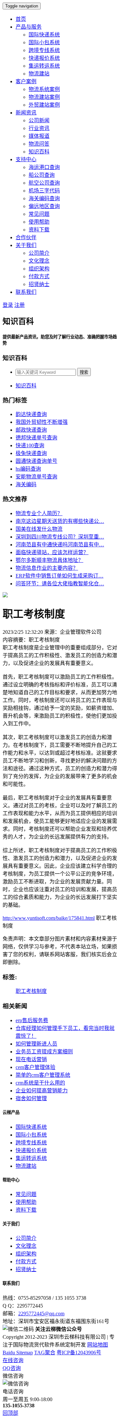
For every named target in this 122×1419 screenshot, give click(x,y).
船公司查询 (42, 175)
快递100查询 (30, 445)
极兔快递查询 (31, 453)
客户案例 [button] (26, 81)
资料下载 (39, 229)
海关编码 (26, 484)
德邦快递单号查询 (36, 437)
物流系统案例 (44, 89)
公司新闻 (39, 120)
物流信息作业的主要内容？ (47, 568)
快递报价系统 (44, 58)
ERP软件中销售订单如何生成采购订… (59, 576)
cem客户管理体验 (35, 1067)
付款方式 (39, 276)
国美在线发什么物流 (39, 529)
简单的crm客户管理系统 (43, 1075)
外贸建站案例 (44, 105)
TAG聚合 (44, 1352)
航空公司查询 (44, 183)
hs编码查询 (28, 469)
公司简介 (39, 253)
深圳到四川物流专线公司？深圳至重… (60, 537)
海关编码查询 (44, 198)
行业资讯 (39, 128)
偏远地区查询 (44, 206)
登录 (8, 305)
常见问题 (39, 214)
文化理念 (39, 261)
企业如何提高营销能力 (42, 1090)
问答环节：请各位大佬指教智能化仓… (60, 583)
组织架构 (39, 268)
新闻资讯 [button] (26, 112)
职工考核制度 (31, 991)
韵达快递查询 (31, 414)
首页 (21, 19)
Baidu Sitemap (18, 1352)
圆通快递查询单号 (36, 461)
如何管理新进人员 (36, 1044)
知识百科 (39, 151)
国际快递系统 (44, 34)
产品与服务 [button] (29, 27)
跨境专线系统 (44, 50)
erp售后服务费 (32, 1020)
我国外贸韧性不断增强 (42, 422)
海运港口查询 (44, 167)
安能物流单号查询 (36, 476)
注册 (19, 305)
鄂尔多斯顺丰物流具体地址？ (49, 560)
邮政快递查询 (31, 430)
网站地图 (97, 1344)
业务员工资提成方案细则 (44, 1051)
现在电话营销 (31, 1059)
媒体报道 (39, 136)
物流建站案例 (44, 97)
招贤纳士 (39, 284)
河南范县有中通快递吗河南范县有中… (60, 544)
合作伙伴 (26, 237)
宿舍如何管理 (31, 1098)
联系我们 (26, 292)
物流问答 (39, 144)
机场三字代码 (44, 190)
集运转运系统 (44, 66)
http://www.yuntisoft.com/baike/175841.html (49, 918)
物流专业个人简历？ (39, 513)
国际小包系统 (44, 42)
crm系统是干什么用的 (40, 1083)
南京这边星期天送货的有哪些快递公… (60, 521)
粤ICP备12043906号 (79, 1352)
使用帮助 (39, 222)
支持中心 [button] (26, 159)
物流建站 (39, 73)
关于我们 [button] (26, 245)
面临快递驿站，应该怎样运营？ (52, 552)
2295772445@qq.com (41, 1313)
